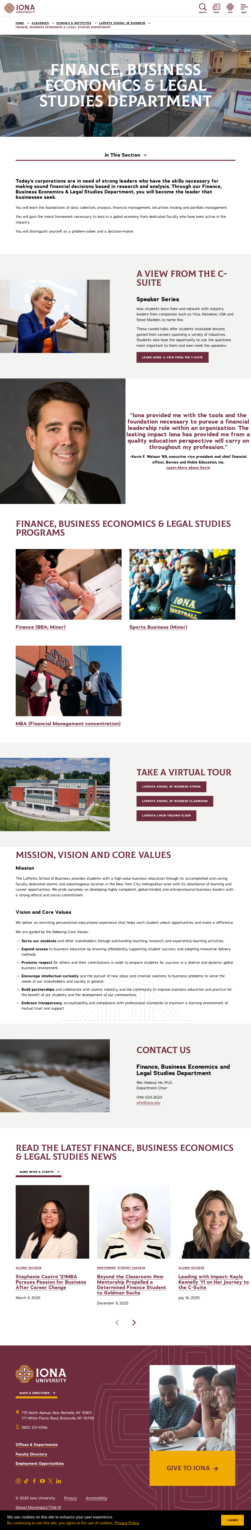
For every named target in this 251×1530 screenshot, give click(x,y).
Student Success (131, 1268)
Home (20, 23)
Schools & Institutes (73, 23)
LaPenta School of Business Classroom (175, 801)
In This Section (123, 155)
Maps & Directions (35, 1393)
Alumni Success (29, 1268)
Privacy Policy (126, 1523)
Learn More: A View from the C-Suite (172, 357)
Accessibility (96, 1498)
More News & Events (37, 1172)
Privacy (70, 1498)
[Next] (133, 1323)
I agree (232, 1520)
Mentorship (106, 1268)
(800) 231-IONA (35, 1427)
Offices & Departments (37, 1444)
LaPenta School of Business (122, 23)
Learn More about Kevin (188, 467)
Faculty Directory (31, 1454)
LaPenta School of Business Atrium (171, 787)
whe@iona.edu (148, 1102)
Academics (40, 23)
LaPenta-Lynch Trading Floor (166, 815)
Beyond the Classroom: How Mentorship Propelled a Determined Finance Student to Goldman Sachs (131, 1284)
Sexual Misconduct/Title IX (38, 1507)
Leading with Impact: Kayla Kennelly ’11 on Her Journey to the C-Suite (213, 1282)
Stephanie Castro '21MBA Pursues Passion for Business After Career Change (51, 1282)
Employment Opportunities (40, 1463)
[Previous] (118, 1323)
